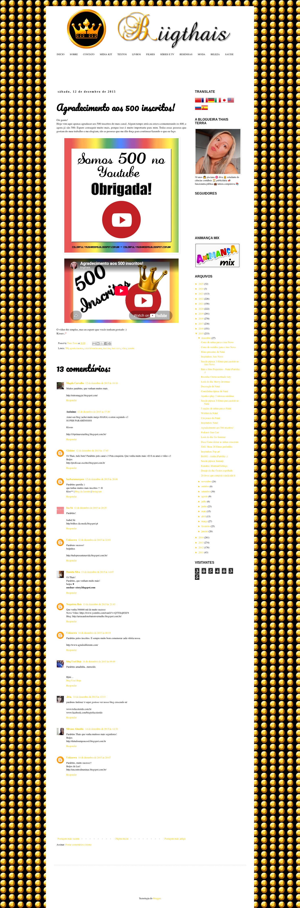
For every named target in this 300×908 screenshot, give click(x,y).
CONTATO (88, 54)
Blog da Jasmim (82, 491)
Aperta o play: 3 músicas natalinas (217, 395)
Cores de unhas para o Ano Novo (217, 342)
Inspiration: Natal (209, 422)
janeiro (205, 531)
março (204, 521)
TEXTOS (122, 54)
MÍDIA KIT (106, 54)
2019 (201, 313)
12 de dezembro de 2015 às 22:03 (94, 539)
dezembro (206, 337)
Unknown (71, 540)
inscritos (106, 348)
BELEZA (215, 54)
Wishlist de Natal (209, 413)
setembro (206, 491)
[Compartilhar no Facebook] (106, 343)
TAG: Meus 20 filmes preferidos (216, 446)
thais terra (116, 348)
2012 (201, 547)
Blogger (157, 898)
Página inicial (122, 838)
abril (203, 516)
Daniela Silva (73, 572)
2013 (201, 542)
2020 (201, 308)
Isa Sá (69, 507)
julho (204, 501)
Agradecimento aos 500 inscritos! (217, 427)
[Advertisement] (134, 73)
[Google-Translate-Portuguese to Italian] (217, 102)
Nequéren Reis (74, 604)
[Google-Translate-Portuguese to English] (231, 102)
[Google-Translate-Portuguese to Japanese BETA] (224, 102)
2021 (201, 303)
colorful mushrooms (93, 348)
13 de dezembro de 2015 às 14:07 (97, 571)
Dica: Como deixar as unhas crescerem (219, 441)
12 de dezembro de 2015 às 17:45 (92, 450)
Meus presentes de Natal (213, 351)
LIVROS (136, 54)
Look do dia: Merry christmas (215, 381)
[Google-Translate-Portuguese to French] (204, 102)
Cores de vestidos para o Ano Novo (218, 347)
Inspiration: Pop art (210, 451)
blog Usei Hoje (73, 661)
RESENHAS (186, 54)
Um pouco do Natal (210, 418)
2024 (201, 288)
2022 (201, 298)
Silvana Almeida (75, 729)
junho (204, 506)
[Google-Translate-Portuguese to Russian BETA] (198, 109)
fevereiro (206, 526)
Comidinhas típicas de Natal (214, 391)
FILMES (150, 54)
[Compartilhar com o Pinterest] (110, 343)
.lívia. (69, 697)
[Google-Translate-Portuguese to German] (211, 102)
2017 (201, 323)
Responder (71, 400)
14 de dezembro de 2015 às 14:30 (101, 728)
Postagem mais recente (68, 838)
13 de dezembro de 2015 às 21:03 (99, 604)
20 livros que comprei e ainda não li (218, 475)
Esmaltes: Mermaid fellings (214, 465)
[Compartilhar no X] (102, 343)
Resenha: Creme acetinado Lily (216, 376)
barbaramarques (75, 479)
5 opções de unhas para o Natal (216, 408)
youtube (131, 348)
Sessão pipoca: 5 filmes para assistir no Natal (220, 402)
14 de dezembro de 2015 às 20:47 (94, 757)
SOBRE (74, 54)
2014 (201, 537)
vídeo (124, 348)
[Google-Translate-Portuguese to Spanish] (204, 109)
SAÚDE (229, 54)
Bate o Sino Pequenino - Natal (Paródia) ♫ (220, 370)
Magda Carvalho (75, 383)
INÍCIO (60, 54)
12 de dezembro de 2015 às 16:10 (101, 383)
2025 (201, 283)
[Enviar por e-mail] (94, 343)
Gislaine (70, 450)
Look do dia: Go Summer (213, 437)
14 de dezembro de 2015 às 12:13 (89, 696)
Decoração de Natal (210, 386)
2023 (201, 293)
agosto (204, 496)
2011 (201, 552)
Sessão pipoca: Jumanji (212, 460)
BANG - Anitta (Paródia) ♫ (214, 456)
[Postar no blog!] (98, 343)
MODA (201, 54)
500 (66, 348)
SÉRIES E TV (167, 54)
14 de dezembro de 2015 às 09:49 (99, 661)
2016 (201, 328)
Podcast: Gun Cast (210, 432)
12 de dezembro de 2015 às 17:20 (93, 411)
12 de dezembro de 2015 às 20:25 (90, 507)
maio (204, 511)
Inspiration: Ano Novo (212, 356)
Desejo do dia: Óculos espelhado (217, 470)
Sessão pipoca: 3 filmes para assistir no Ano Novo (220, 363)
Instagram (97, 491)
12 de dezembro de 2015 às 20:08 (101, 479)
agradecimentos (76, 348)
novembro (206, 481)
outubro (205, 486)
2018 (201, 318)
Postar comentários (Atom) (78, 844)
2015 (201, 333)
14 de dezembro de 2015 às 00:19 (94, 632)
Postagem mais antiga (174, 838)
